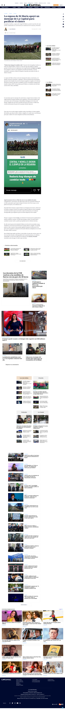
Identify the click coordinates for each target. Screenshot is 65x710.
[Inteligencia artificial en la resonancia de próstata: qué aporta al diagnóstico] (24, 402)
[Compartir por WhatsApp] (63, 19)
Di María (15, 13)
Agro (42, 7)
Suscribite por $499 (56, 5)
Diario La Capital (19, 679)
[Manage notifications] (62, 708)
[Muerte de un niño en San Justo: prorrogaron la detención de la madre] (24, 457)
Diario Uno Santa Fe (19, 680)
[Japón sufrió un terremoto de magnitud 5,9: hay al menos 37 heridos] (53, 94)
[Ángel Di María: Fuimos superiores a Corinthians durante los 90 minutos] (12, 254)
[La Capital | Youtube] (18, 703)
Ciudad (14, 7)
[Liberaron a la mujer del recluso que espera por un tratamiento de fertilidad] (36, 352)
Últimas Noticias (5, 7)
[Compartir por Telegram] (63, 22)
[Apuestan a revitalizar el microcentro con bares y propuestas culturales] (53, 54)
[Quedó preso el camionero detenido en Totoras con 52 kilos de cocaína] (24, 431)
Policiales (36, 7)
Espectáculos (47, 7)
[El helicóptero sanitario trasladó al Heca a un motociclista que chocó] (39, 280)
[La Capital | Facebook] (10, 703)
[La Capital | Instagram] (15, 703)
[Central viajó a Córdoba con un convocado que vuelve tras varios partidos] (40, 402)
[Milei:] (24, 497)
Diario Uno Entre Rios (19, 681)
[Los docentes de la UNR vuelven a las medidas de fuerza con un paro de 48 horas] (16, 290)
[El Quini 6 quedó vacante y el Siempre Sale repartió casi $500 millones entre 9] (24, 326)
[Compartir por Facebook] (63, 14)
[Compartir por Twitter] (63, 17)
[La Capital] (32, 5)
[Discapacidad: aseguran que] (24, 588)
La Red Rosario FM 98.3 (36, 680)
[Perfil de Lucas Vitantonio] (5, 29)
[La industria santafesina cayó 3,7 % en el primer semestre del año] (12, 352)
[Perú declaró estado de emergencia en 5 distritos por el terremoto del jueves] (53, 89)
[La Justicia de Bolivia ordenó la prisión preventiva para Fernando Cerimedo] (24, 547)
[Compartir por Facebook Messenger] (63, 24)
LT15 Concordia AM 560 (36, 681)
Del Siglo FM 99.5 (50, 679)
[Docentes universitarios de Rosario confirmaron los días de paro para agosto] (24, 517)
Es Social (59, 7)
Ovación (24, 7)
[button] (4, 5)
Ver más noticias (24, 604)
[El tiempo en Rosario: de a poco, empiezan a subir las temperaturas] (53, 85)
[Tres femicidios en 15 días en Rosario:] (24, 467)
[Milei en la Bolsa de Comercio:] (24, 598)
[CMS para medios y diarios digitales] (54, 704)
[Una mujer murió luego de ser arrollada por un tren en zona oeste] (24, 507)
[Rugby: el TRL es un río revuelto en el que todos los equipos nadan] (40, 406)
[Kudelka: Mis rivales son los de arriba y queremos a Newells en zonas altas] (53, 64)
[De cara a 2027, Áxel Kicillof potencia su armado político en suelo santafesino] (24, 487)
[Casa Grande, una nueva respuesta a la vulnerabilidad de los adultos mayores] (24, 557)
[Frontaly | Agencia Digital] (60, 704)
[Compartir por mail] (63, 27)
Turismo (54, 7)
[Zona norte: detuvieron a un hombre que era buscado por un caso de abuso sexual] (24, 436)
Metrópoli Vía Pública (19, 685)
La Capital (5, 13)
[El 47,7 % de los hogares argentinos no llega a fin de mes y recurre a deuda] (39, 301)
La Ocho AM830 (34, 679)
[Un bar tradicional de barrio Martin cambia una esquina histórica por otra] (24, 567)
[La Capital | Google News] (20, 703)
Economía (30, 7)
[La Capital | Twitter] (12, 703)
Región (19, 7)
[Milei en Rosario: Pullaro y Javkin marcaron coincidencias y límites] (24, 527)
